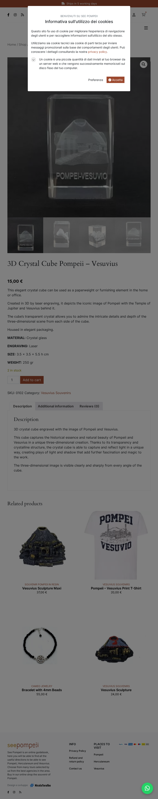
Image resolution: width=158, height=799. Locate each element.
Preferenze (95, 80)
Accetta (117, 80)
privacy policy (97, 51)
